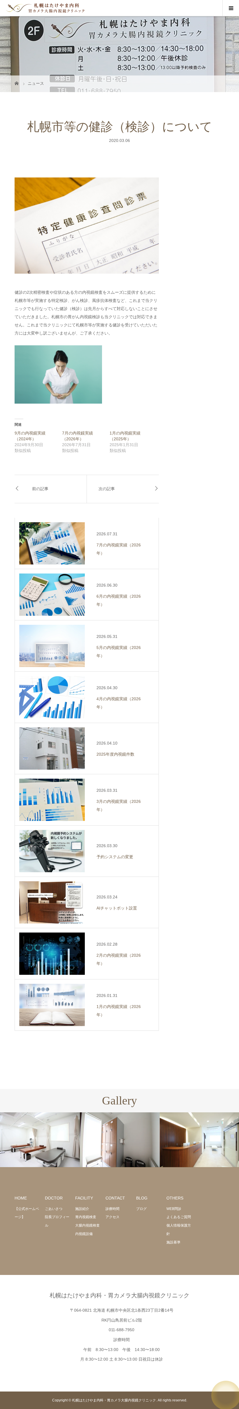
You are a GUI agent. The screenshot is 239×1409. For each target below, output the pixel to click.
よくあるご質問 (178, 1217)
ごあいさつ (53, 1209)
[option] (40, 1140)
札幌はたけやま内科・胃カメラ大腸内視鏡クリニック (119, 1295)
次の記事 (107, 489)
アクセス (112, 1217)
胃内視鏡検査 (85, 1217)
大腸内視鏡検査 (87, 1225)
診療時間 (112, 1209)
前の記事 (40, 489)
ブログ (141, 1209)
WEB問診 (173, 1209)
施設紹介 (82, 1209)
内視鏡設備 (84, 1234)
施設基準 (173, 1242)
